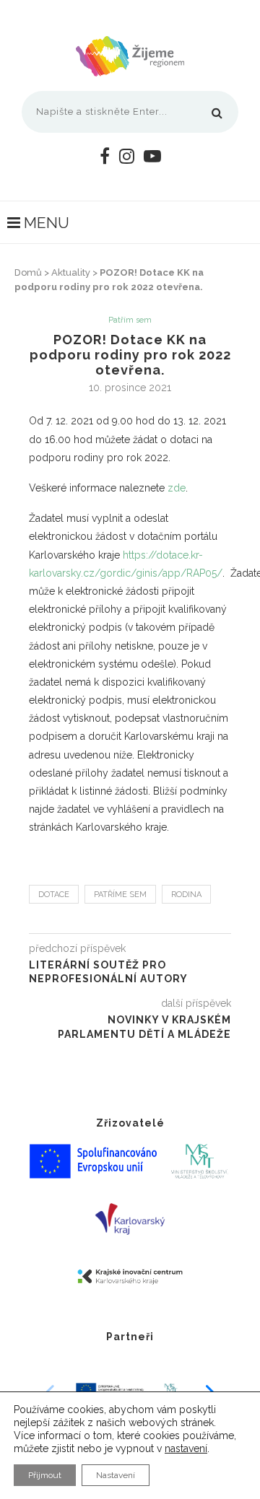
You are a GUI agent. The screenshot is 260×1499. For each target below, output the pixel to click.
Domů (28, 272)
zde (177, 488)
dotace (53, 894)
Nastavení (115, 1475)
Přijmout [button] (44, 1475)
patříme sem (120, 894)
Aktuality (70, 272)
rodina (186, 894)
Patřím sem (130, 320)
